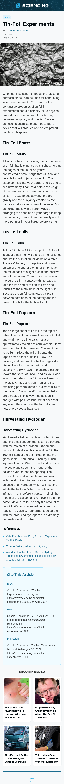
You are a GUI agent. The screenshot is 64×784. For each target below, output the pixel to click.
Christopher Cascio (17, 30)
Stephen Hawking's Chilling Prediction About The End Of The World (46, 712)
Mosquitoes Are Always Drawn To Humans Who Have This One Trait (15, 712)
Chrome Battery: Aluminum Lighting (26, 546)
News (7, 17)
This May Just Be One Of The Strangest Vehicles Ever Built (17, 758)
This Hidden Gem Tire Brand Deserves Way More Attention (46, 758)
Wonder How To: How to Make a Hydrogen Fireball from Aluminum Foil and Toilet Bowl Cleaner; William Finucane (31, 556)
